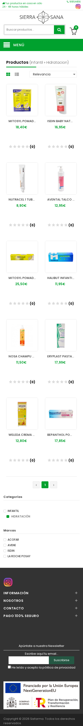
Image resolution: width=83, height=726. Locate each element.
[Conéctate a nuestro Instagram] (78, 6)
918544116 (75, 1)
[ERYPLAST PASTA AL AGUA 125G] (61, 330)
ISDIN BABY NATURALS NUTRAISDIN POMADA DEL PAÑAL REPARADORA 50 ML (62, 121)
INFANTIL (13, 511)
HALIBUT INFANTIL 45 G (62, 278)
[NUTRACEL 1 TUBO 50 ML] (22, 174)
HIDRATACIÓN (20, 516)
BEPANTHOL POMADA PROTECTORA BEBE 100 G (62, 435)
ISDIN (11, 550)
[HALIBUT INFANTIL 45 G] (61, 252)
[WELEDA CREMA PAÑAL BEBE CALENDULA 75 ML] (22, 409)
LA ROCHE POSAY (19, 556)
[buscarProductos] (59, 29)
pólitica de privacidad (58, 667)
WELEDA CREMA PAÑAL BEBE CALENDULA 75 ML (23, 435)
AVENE (12, 545)
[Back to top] (78, 717)
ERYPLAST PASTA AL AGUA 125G (62, 356)
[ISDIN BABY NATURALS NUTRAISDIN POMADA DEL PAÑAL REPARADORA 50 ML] (61, 95)
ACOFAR (13, 539)
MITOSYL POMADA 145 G (23, 278)
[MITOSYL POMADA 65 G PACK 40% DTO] (22, 95)
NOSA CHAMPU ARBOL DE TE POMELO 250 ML (23, 356)
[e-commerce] (41, 17)
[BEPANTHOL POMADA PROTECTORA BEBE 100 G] (61, 409)
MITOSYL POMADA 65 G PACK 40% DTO (23, 121)
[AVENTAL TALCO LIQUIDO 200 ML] (61, 174)
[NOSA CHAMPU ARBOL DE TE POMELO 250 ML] (22, 330)
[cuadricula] (8, 74)
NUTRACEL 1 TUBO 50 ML (23, 199)
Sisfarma (37, 719)
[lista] (17, 74)
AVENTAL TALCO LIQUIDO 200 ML (62, 199)
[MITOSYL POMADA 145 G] (22, 252)
